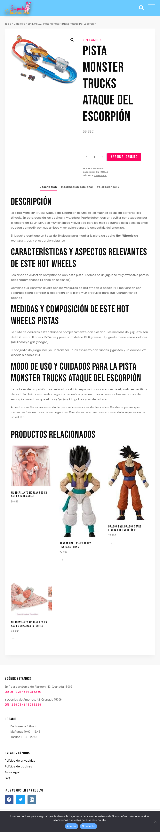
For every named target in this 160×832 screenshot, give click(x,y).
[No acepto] (155, 822)
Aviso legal (12, 772)
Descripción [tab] (48, 187)
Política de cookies (18, 766)
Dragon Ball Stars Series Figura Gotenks (76, 545)
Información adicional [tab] (77, 187)
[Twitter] (20, 799)
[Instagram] (32, 799)
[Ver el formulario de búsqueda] (141, 7)
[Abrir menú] (151, 7)
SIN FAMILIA (92, 40)
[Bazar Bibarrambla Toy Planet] (18, 8)
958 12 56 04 (13, 704)
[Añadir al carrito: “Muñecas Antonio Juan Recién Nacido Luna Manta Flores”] (14, 639)
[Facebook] (9, 799)
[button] (72, 39)
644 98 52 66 (32, 692)
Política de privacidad (20, 760)
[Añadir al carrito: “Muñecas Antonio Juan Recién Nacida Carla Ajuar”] (14, 509)
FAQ (7, 778)
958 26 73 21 (13, 692)
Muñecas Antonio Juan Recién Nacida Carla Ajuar (29, 494)
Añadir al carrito (124, 157)
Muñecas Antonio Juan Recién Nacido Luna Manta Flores (29, 624)
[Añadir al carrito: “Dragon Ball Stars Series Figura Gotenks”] (62, 560)
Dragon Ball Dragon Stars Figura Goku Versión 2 (124, 528)
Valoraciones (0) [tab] (108, 187)
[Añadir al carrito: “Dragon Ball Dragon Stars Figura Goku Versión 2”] (111, 543)
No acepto (88, 826)
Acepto (71, 826)
